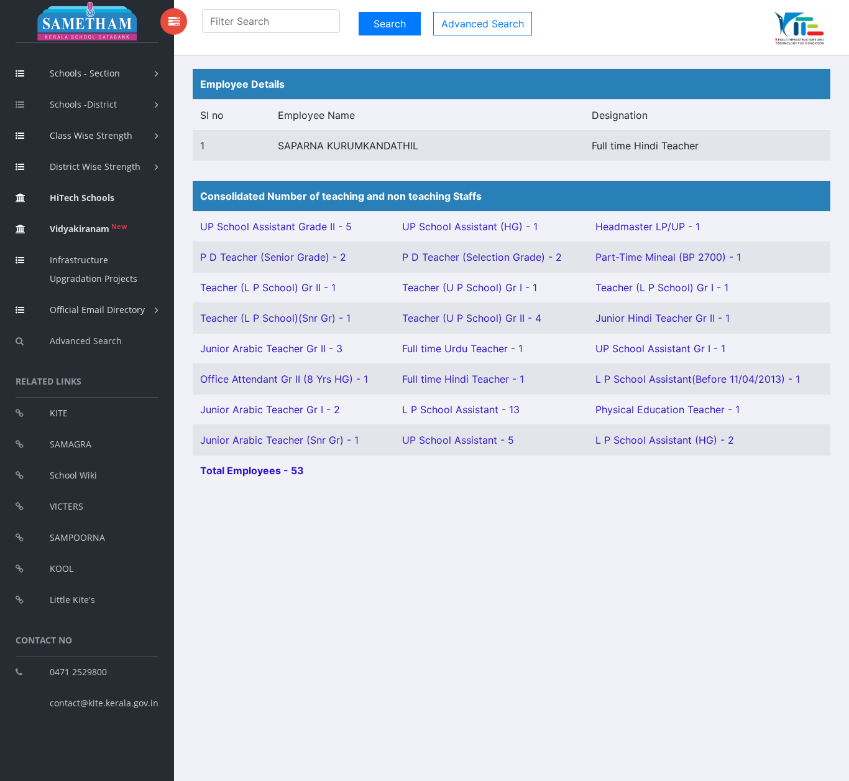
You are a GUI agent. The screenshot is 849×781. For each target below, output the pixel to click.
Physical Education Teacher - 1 (667, 409)
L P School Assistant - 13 (461, 409)
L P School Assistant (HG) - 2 (664, 440)
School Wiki (73, 475)
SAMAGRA (70, 444)
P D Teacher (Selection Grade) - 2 (482, 257)
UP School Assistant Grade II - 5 (276, 226)
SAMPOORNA (77, 537)
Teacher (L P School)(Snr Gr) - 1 (275, 318)
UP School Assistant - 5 (458, 440)
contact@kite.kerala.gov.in (104, 703)
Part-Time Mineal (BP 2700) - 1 (668, 257)
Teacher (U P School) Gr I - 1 (469, 287)
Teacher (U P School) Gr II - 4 (471, 318)
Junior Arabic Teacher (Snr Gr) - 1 (279, 440)
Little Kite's (72, 600)
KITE (59, 413)
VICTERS (66, 506)
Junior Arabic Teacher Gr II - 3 (271, 348)
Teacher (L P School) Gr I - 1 (661, 287)
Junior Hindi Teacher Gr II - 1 (662, 318)
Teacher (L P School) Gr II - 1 (268, 287)
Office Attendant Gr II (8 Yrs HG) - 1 (284, 379)
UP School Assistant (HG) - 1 (470, 226)
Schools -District (83, 104)
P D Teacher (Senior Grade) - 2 (273, 257)
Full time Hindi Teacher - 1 (463, 379)
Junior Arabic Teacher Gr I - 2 (270, 409)
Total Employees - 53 (252, 470)
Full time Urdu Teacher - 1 (462, 348)
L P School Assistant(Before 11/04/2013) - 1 (697, 379)
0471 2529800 (78, 672)
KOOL (61, 568)
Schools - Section (85, 73)
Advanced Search (86, 341)
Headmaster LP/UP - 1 (647, 226)
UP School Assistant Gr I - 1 (660, 348)
